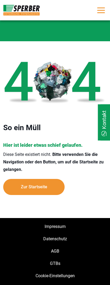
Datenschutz (55, 238)
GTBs (55, 263)
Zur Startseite (34, 186)
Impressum (55, 226)
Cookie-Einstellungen (55, 275)
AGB (55, 251)
